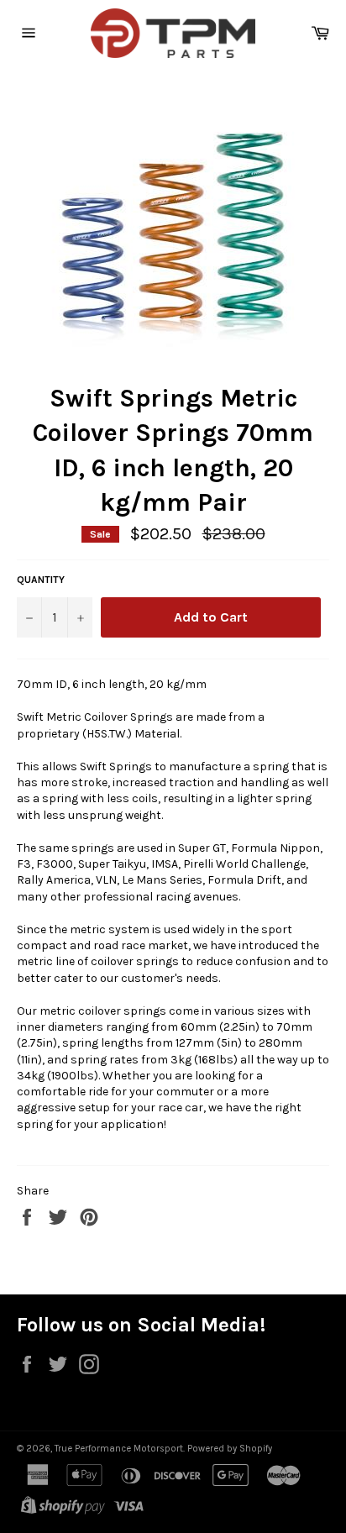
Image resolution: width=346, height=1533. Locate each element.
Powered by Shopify (229, 1448)
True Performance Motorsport (119, 1448)
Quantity (41, 579)
